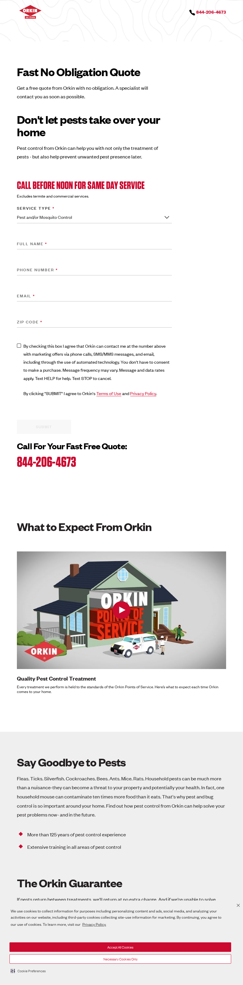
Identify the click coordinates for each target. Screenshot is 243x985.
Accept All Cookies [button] (120, 947)
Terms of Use (108, 393)
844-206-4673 (46, 461)
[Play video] (121, 610)
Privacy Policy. (94, 924)
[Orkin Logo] (30, 11)
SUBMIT (44, 426)
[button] (28, 971)
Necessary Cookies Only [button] (120, 959)
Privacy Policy (143, 393)
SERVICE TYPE (36, 207)
